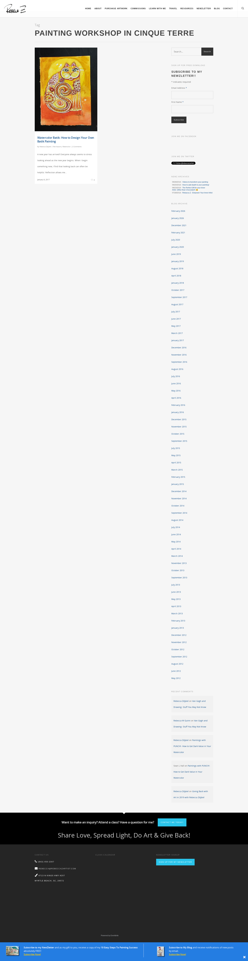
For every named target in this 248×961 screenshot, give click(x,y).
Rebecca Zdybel (45, 146)
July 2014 (175, 527)
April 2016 (176, 397)
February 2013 (178, 620)
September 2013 (179, 577)
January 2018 (177, 282)
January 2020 (177, 247)
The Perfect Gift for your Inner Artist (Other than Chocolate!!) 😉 (188, 189)
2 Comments (77, 146)
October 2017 (177, 290)
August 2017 (177, 304)
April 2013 (176, 606)
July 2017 (175, 311)
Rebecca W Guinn (182, 720)
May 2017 (176, 326)
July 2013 (175, 584)
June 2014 (176, 534)
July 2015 (175, 448)
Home (88, 8)
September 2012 (179, 656)
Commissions (138, 8)
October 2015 (177, 433)
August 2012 (177, 663)
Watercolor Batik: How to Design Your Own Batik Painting (65, 139)
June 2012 (176, 671)
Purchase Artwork (116, 8)
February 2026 (178, 211)
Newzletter (204, 8)
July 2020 (175, 239)
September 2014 (179, 512)
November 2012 (179, 642)
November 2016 (179, 354)
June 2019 (176, 254)
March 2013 (177, 613)
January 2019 (177, 261)
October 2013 (177, 570)
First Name (177, 102)
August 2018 (177, 268)
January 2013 (177, 627)
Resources (186, 8)
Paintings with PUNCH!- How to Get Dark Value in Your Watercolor (192, 746)
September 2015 (179, 441)
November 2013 (179, 563)
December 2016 (178, 347)
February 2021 (178, 232)
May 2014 (176, 541)
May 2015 (176, 455)
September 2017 (179, 297)
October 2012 (177, 649)
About (98, 8)
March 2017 (177, 333)
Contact (228, 8)
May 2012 (176, 678)
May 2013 (176, 599)
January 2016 (177, 412)
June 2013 (176, 592)
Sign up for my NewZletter (175, 862)
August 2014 (177, 520)
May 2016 (176, 390)
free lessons (57, 146)
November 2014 (179, 498)
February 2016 (178, 405)
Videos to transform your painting (195, 182)
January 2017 (177, 340)
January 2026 (177, 218)
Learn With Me (157, 8)
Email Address (179, 88)
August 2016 (177, 369)
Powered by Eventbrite (110, 936)
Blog (217, 8)
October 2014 (177, 505)
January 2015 (177, 484)
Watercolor (66, 146)
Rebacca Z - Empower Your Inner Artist (197, 193)
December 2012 (178, 635)
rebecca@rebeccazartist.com (57, 869)
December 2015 (178, 419)
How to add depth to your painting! (195, 185)
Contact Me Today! (172, 822)
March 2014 (177, 556)
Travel (173, 8)
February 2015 (178, 477)
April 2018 (176, 275)
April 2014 (176, 548)
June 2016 (176, 383)
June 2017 (176, 318)
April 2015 (176, 462)
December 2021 (178, 225)
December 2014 (178, 491)
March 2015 (177, 469)
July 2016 (175, 376)
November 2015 (179, 426)
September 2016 (179, 362)
